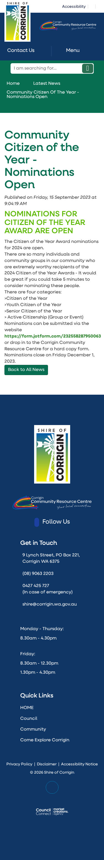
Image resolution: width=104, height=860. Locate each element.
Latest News (46, 83)
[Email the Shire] (91, 6)
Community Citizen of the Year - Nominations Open (43, 94)
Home (13, 83)
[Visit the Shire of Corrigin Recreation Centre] (68, 25)
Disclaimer (47, 764)
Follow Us (56, 522)
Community (33, 729)
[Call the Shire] (99, 6)
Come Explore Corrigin (44, 740)
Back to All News (26, 370)
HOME (27, 708)
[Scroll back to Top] (52, 787)
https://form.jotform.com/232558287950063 (52, 336)
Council (28, 718)
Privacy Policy (19, 764)
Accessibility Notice (79, 764)
